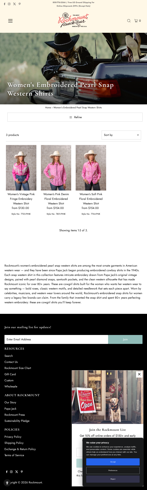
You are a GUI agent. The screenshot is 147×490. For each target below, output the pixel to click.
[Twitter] (14, 4)
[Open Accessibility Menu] (7, 482)
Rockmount (35, 482)
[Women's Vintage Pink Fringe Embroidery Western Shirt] (21, 167)
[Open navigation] (22, 20)
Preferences (112, 470)
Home (48, 107)
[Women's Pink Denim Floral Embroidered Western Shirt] (56, 168)
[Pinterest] (20, 4)
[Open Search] (129, 20)
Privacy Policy (12, 437)
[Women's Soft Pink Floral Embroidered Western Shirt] (91, 168)
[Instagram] (9, 4)
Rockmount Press (14, 415)
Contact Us (11, 362)
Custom (8, 380)
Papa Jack (10, 409)
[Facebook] (4, 4)
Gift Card (10, 374)
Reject (113, 479)
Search (8, 356)
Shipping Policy (13, 443)
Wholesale (10, 386)
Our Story (10, 402)
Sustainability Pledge (16, 421)
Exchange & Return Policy (20, 449)
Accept (113, 462)
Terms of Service (14, 455)
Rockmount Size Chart (17, 368)
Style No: (15, 214)
